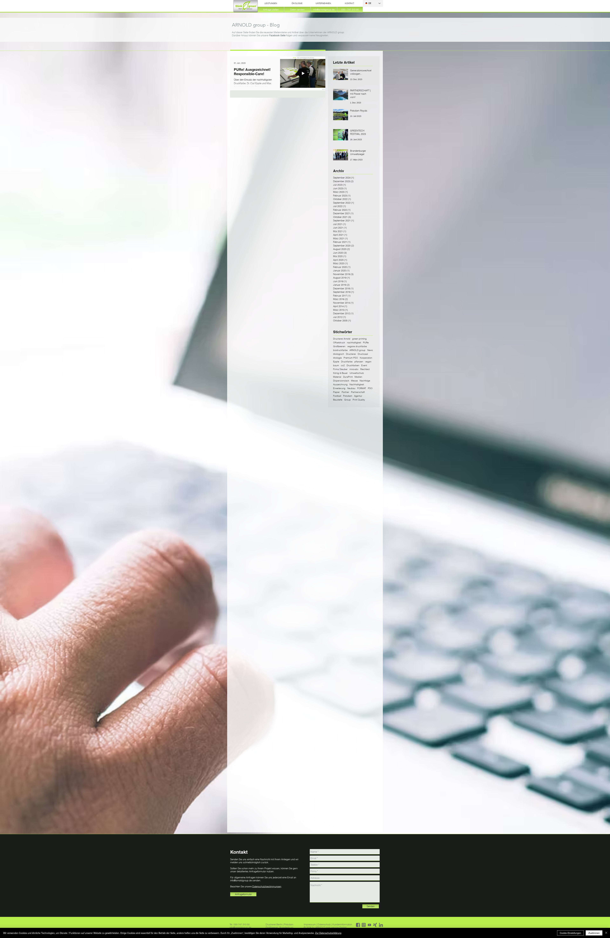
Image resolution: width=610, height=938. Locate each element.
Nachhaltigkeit (356, 384)
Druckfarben (353, 365)
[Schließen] (606, 932)
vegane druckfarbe (357, 346)
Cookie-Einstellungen (570, 933)
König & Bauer (340, 373)
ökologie (337, 357)
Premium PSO (351, 357)
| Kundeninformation (341, 924)
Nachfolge (365, 380)
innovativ (353, 369)
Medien (358, 377)
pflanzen (358, 361)
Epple (336, 361)
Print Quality (359, 399)
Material (337, 377)
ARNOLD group (357, 350)
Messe (354, 380)
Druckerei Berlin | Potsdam (279, 924)
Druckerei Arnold (341, 338)
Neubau (351, 388)
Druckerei (351, 354)
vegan (368, 361)
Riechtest (365, 369)
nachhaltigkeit (354, 342)
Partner (345, 392)
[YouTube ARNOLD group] (369, 925)
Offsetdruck (339, 342)
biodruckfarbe (340, 350)
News (370, 350)
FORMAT (361, 388)
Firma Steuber (340, 369)
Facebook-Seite (277, 35)
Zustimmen (594, 933)
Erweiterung (339, 388)
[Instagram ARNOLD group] (364, 925)
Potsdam (347, 396)
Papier (336, 392)
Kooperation (366, 357)
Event (364, 365)
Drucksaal (363, 354)
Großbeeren (339, 346)
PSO (370, 388)
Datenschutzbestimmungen (266, 886)
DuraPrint (348, 377)
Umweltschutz (357, 373)
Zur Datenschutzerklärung (328, 933)
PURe (366, 342)
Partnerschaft (358, 392)
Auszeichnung (340, 384)
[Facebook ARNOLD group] (358, 925)
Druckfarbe (346, 361)
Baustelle (337, 399)
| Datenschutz (323, 924)
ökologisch (338, 354)
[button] (271, 3)
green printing (359, 338)
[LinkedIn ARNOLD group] (381, 925)
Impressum (310, 924)
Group (347, 399)
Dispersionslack (341, 380)
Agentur (358, 396)
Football (337, 396)
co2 (343, 365)
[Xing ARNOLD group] (375, 925)
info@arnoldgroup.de (241, 880)
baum (336, 365)
